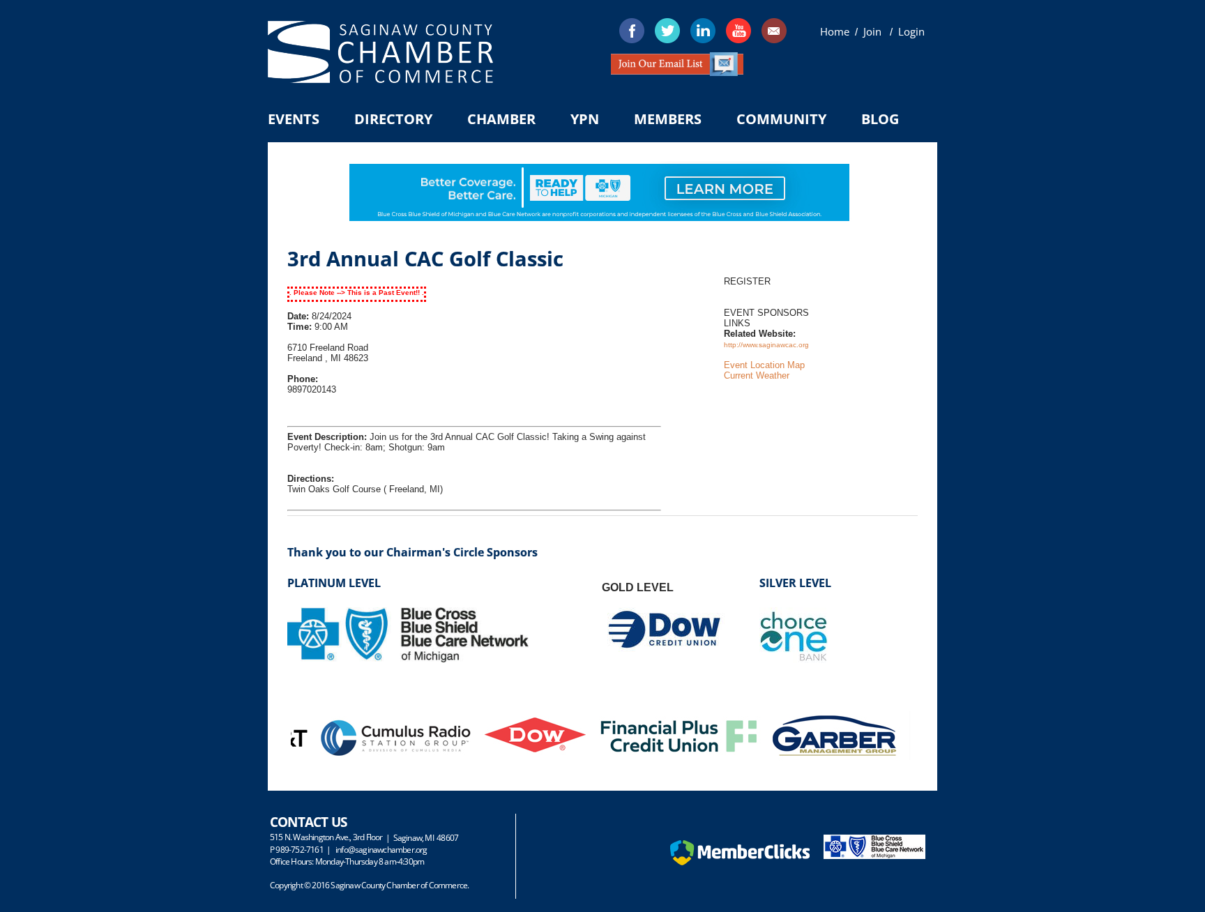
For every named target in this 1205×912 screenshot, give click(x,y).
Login (911, 31)
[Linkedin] (702, 30)
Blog (880, 118)
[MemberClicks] (740, 862)
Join (873, 31)
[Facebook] (631, 30)
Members (668, 118)
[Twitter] (667, 30)
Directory (393, 118)
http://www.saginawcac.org (766, 345)
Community (781, 118)
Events (293, 118)
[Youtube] (738, 30)
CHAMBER (501, 118)
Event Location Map (764, 365)
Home (834, 31)
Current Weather (756, 375)
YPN (584, 118)
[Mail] (774, 30)
